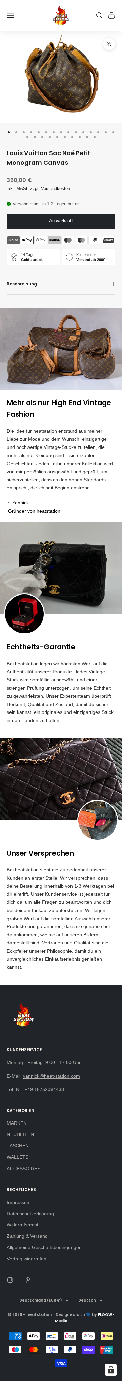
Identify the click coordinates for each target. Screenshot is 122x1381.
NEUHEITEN (20, 1134)
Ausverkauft (61, 220)
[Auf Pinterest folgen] (27, 1280)
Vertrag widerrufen (26, 1258)
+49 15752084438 (44, 1089)
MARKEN (17, 1123)
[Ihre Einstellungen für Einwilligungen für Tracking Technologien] (111, 1370)
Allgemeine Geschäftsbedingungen (44, 1247)
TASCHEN (18, 1145)
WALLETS (17, 1157)
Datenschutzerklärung (30, 1213)
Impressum (19, 1202)
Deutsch (87, 1300)
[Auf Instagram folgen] (10, 1280)
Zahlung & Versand (27, 1236)
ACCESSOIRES (23, 1168)
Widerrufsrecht (22, 1225)
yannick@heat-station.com (51, 1076)
